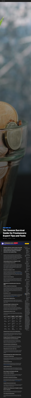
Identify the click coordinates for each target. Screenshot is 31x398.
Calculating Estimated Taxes (27, 283)
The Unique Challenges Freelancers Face (27, 250)
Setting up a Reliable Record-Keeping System (28, 258)
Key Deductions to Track (28, 259)
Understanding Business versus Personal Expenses (28, 274)
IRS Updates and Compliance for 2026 (27, 252)
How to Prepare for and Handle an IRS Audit (27, 286)
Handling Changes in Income (28, 284)
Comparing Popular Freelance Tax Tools (28, 267)
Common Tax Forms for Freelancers (28, 254)
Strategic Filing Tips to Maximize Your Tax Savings (27, 272)
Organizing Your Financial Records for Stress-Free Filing (27, 256)
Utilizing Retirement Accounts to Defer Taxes (28, 278)
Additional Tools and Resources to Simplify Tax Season (27, 294)
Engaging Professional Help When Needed (27, 292)
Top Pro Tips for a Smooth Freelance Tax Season (27, 301)
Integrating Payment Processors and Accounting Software (28, 269)
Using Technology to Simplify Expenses (28, 261)
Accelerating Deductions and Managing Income (27, 276)
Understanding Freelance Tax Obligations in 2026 (27, 248)
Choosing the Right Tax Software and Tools (27, 263)
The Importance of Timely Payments (28, 281)
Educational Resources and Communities (27, 299)
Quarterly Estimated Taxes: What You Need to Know (27, 280)
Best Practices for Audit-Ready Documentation (28, 290)
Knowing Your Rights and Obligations (27, 288)
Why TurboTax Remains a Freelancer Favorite (28, 265)
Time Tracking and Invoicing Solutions (28, 297)
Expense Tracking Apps (27, 295)
